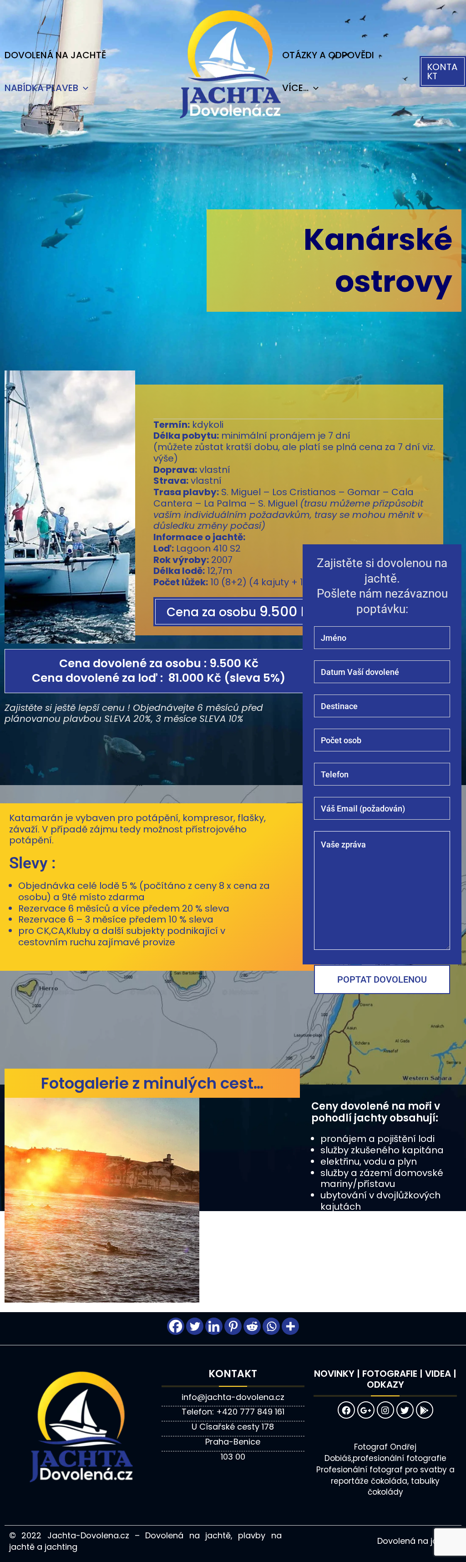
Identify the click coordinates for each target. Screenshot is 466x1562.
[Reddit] (252, 1326)
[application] (83, 88)
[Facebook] (175, 1326)
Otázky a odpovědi (328, 55)
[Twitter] (194, 1326)
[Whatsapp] (271, 1326)
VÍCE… (295, 87)
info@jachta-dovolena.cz (233, 1397)
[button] (443, 71)
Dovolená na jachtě (55, 55)
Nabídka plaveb (41, 87)
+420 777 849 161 (250, 1411)
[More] (290, 1326)
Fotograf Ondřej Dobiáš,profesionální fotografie (385, 1452)
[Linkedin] (214, 1326)
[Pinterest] (233, 1326)
